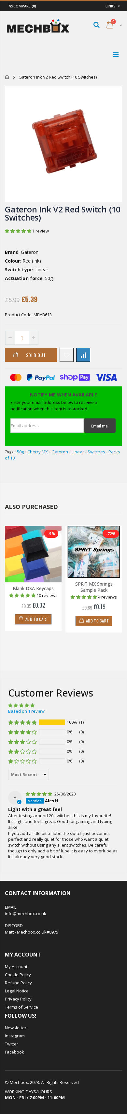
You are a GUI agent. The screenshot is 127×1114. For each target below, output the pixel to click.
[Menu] (116, 54)
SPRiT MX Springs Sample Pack (94, 587)
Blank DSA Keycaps (33, 588)
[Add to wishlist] (67, 355)
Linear (78, 452)
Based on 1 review (26, 711)
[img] (39, 794)
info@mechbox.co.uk (25, 913)
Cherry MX (37, 452)
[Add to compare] (83, 355)
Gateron (59, 452)
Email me (99, 425)
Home (7, 77)
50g (20, 452)
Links (111, 6)
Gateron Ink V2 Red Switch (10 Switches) (62, 213)
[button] (18, 231)
